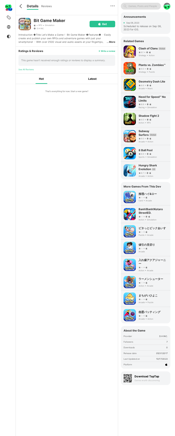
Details (32, 6)
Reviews (46, 6)
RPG (40, 25)
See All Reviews (26, 69)
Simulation (49, 25)
